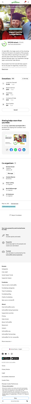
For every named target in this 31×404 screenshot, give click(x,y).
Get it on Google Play (6, 358)
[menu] (28, 2)
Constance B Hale (11, 98)
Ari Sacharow (10, 194)
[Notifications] (24, 2)
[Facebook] (11, 149)
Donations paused (16, 28)
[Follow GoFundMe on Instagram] (11, 353)
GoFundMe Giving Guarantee (14, 254)
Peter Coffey (10, 182)
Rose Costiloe (10, 103)
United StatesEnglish (16, 349)
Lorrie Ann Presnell (11, 82)
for (15, 7)
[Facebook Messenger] (19, 149)
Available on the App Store (15, 358)
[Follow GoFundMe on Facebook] (2, 353)
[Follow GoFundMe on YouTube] (5, 353)
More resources (6, 341)
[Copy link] (7, 149)
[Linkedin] (23, 149)
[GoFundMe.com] (15, 2)
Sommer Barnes (10, 177)
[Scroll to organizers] (4, 7)
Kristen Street (10, 166)
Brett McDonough (11, 188)
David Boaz (9, 93)
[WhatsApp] (15, 149)
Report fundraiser (17, 215)
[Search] (2, 2)
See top (26, 78)
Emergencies (14, 203)
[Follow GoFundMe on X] (8, 353)
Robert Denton (10, 87)
